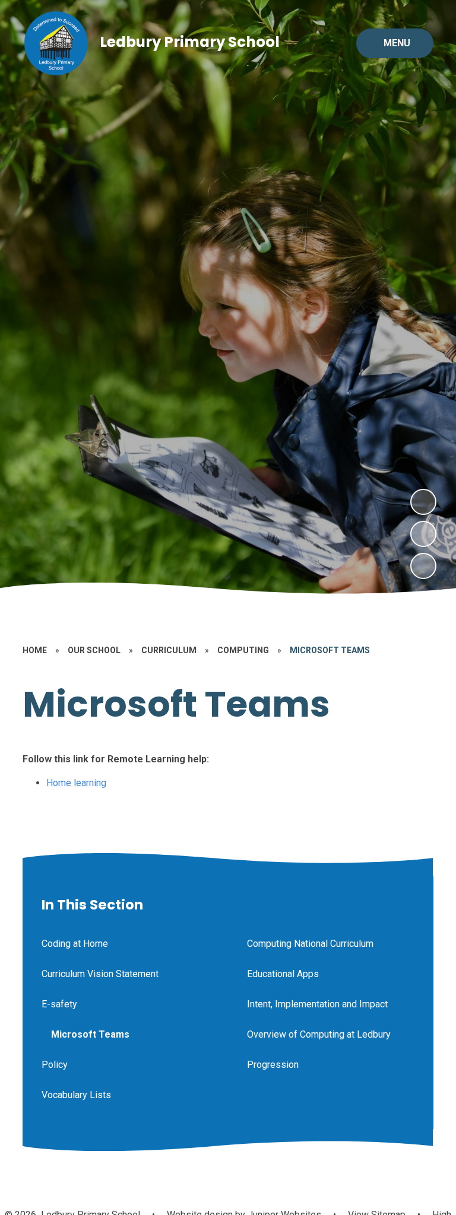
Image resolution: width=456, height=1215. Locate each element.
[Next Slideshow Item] (423, 502)
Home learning (76, 782)
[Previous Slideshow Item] (423, 534)
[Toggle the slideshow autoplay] (423, 566)
